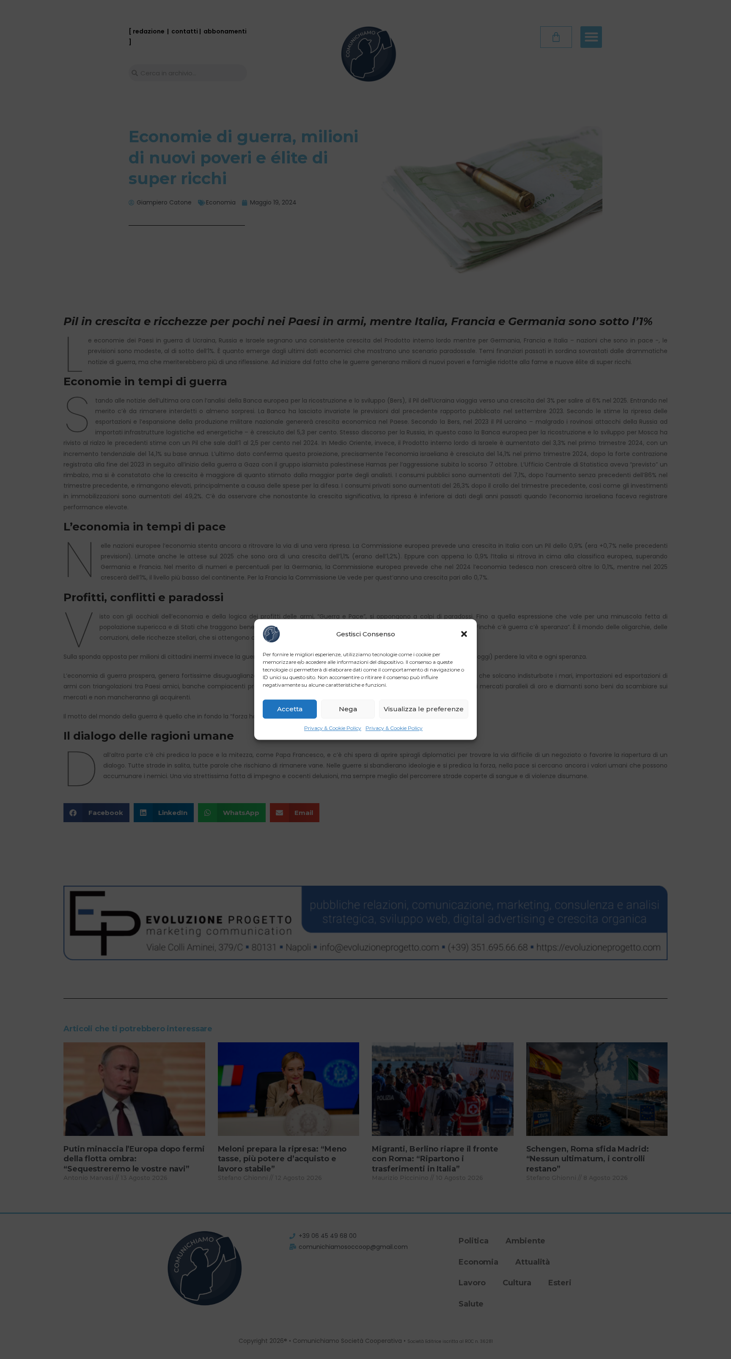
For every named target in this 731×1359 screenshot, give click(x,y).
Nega (348, 709)
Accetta (289, 709)
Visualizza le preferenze (424, 709)
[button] (464, 634)
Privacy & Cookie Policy (332, 728)
